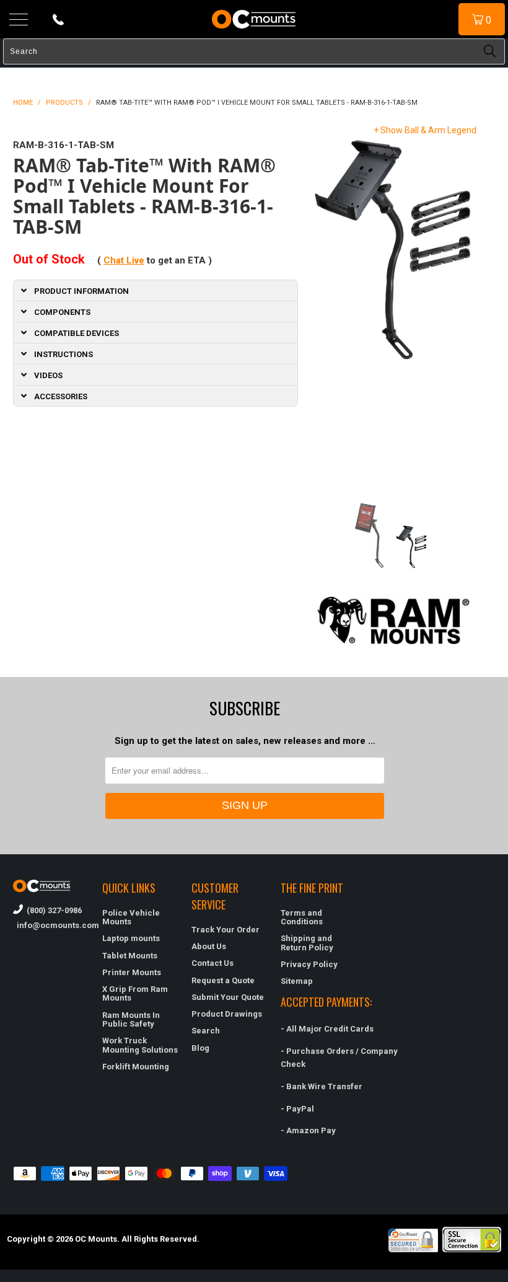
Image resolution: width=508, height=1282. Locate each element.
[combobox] (254, 51)
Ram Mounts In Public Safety (131, 1019)
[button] (507, 1277)
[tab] (155, 290)
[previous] (322, 310)
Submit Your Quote (227, 997)
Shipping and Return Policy (307, 943)
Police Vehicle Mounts (131, 917)
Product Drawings (226, 1014)
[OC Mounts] (254, 19)
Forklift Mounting (135, 1066)
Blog (200, 1048)
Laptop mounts (131, 938)
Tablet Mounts (129, 955)
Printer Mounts (131, 972)
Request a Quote (223, 980)
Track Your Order (225, 929)
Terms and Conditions (302, 917)
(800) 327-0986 (52, 910)
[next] (464, 310)
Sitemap (297, 981)
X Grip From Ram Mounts (135, 993)
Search (205, 1030)
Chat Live (123, 260)
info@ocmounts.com (51, 925)
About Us (208, 946)
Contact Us (212, 963)
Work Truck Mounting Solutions (140, 1045)
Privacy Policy (309, 964)
